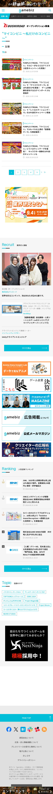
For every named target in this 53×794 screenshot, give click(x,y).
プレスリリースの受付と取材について (26, 746)
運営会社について (26, 737)
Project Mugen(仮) (31, 601)
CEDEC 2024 (31, 596)
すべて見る (26, 348)
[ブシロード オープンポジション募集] (26, 25)
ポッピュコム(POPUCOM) (12, 601)
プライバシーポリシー (26, 760)
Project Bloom (44, 605)
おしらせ (26, 755)
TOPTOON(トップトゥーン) (13, 596)
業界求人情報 (32, 16)
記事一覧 (4, 16)
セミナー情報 (45, 16)
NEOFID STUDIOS (9, 614)
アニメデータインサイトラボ (35, 592)
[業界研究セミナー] (26, 205)
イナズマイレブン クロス (12, 592)
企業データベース (17, 16)
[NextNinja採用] (26, 643)
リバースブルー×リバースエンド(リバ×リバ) (19, 605)
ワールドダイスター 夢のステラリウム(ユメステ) (20, 609)
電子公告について (26, 751)
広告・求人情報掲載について (26, 742)
